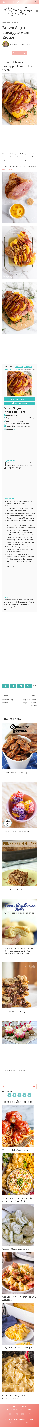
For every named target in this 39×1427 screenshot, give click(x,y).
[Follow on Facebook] (14, 1095)
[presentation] (19, 746)
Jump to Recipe (20, 53)
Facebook (19, 367)
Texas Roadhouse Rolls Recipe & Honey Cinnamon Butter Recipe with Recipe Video (19, 950)
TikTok (17, 369)
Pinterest (7, 369)
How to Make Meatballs (15, 1150)
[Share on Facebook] (5, 686)
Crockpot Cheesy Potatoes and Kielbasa (19, 1298)
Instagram (28, 367)
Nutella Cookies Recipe (15, 1012)
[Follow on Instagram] (24, 1095)
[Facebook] (4, 2)
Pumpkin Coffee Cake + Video (18, 890)
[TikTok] (18, 2)
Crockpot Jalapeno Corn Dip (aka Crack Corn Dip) (17, 1199)
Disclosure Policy (7, 169)
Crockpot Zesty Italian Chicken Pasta (14, 1397)
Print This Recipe (21, 399)
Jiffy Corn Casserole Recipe (17, 1347)
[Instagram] (9, 2)
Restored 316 (23, 1423)
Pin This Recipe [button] (20, 403)
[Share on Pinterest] (13, 686)
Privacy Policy (19, 1406)
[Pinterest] (14, 2)
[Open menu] (37, 11)
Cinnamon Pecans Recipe (17, 772)
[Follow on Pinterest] (10, 1095)
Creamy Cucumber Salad (15, 1248)
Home (4, 22)
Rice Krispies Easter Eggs (17, 831)
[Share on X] (28, 686)
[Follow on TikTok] (20, 1095)
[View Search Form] (35, 2)
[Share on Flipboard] (21, 686)
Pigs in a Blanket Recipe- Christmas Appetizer (29, 701)
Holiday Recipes (13, 22)
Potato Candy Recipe (7, 699)
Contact (29, 1409)
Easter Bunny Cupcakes (16, 1070)
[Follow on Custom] (30, 1095)
